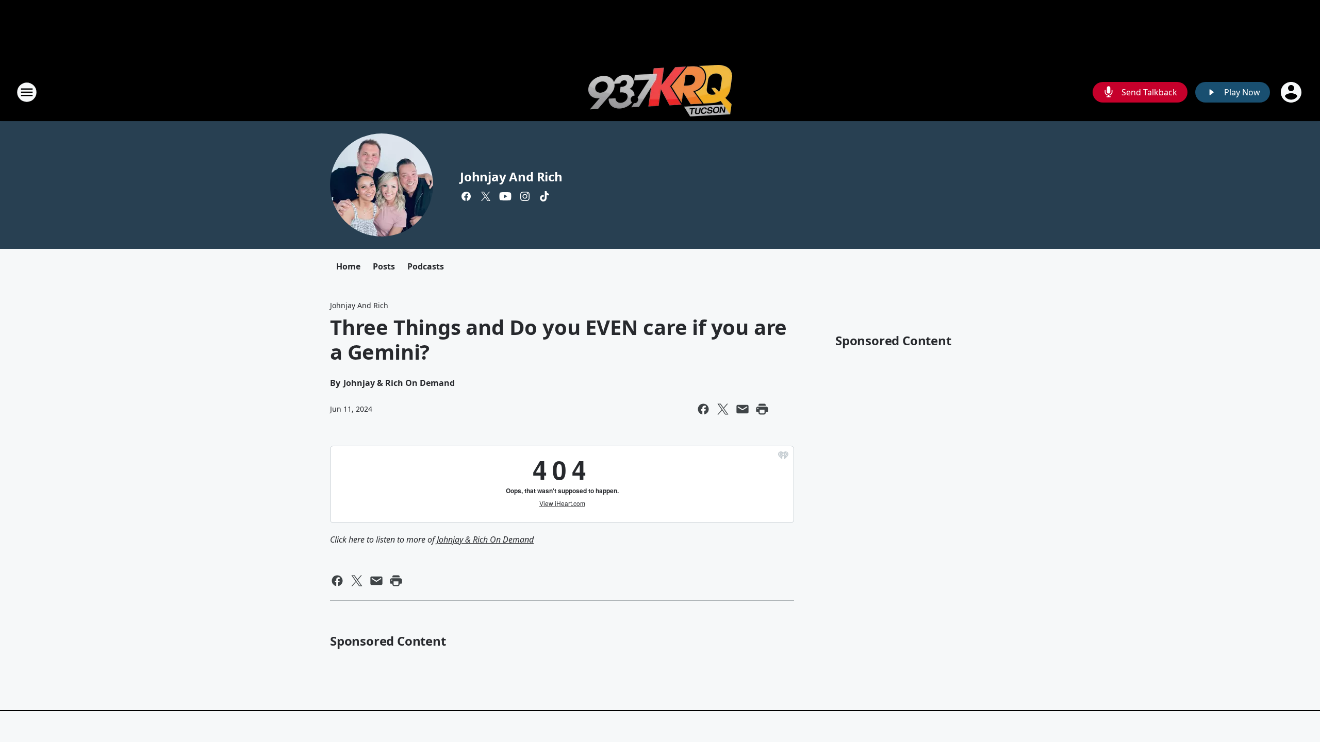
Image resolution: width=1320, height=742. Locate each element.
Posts (384, 266)
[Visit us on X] (486, 196)
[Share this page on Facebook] (703, 409)
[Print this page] (762, 409)
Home (348, 266)
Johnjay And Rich (511, 176)
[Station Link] (660, 92)
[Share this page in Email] (742, 409)
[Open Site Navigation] (26, 92)
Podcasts (425, 266)
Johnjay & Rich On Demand (485, 539)
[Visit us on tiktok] (544, 196)
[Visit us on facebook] (466, 196)
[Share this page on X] (723, 409)
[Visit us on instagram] (525, 196)
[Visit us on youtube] (505, 196)
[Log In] (1292, 92)
